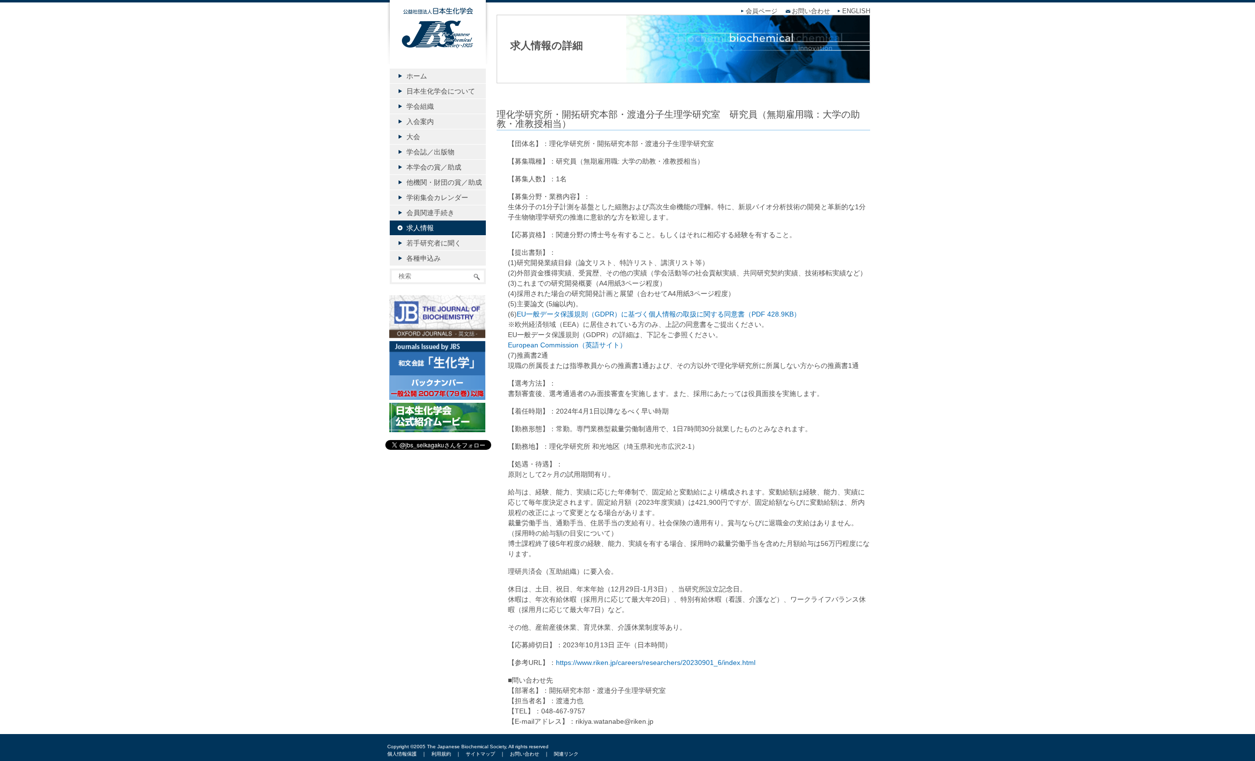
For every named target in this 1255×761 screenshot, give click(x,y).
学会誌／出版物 (430, 152)
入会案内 (420, 121)
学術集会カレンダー (437, 197)
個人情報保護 (402, 754)
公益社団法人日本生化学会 (437, 40)
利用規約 (441, 754)
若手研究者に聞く (433, 243)
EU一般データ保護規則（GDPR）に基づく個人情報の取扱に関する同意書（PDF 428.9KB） (659, 314)
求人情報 (420, 228)
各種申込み (423, 258)
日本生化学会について (440, 91)
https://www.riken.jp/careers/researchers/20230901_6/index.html (655, 662)
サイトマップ (480, 754)
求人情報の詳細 (546, 45)
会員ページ (762, 11)
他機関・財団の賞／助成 (444, 182)
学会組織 (420, 106)
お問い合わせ (811, 11)
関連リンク (566, 754)
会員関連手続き (430, 213)
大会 (413, 137)
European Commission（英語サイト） (567, 345)
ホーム (416, 76)
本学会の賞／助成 (433, 167)
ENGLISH (856, 11)
